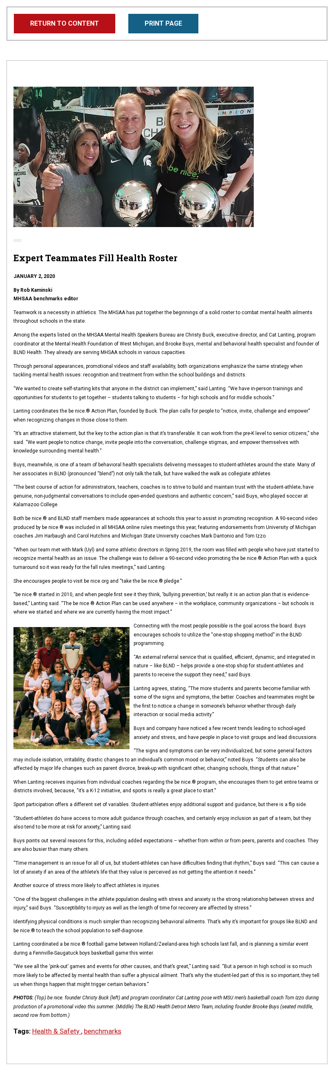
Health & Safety (56, 1031)
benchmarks (102, 1031)
